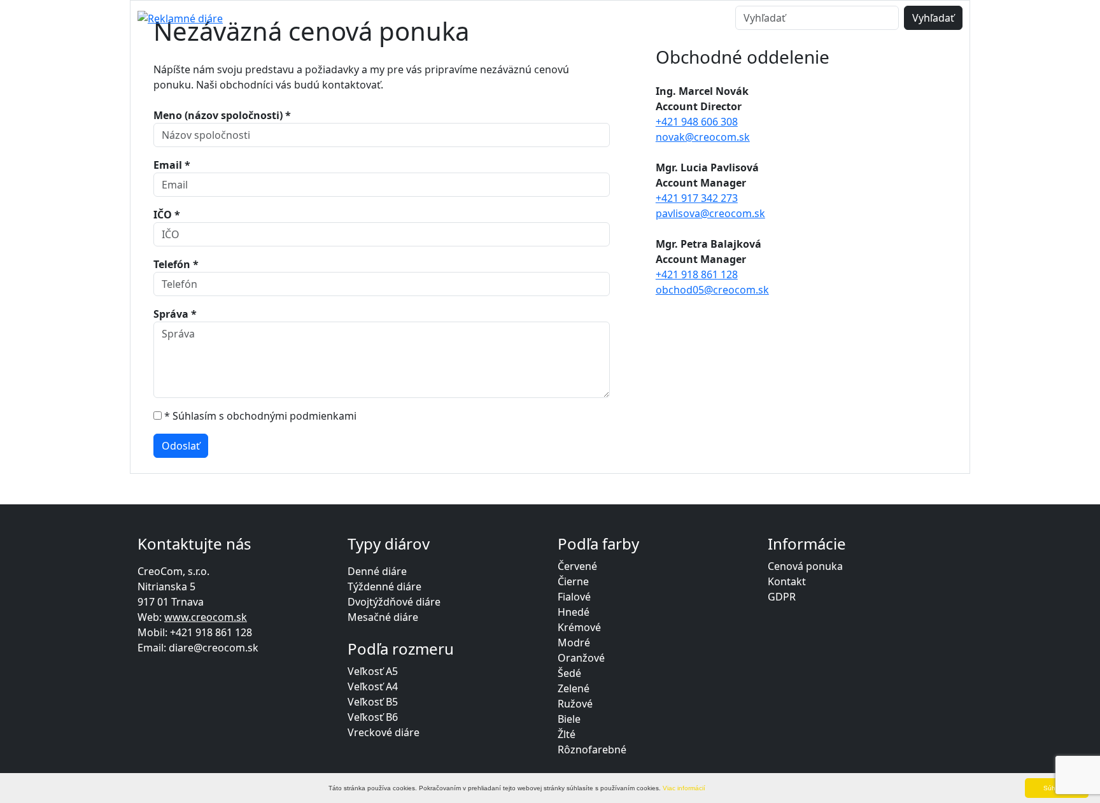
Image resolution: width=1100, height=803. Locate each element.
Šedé (569, 673)
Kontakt (663, 18)
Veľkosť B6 (373, 717)
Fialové (574, 597)
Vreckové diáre (384, 732)
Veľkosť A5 (373, 671)
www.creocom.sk (205, 617)
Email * (171, 165)
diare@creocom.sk (213, 648)
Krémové (579, 627)
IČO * (166, 215)
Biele (569, 719)
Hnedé (573, 612)
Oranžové (581, 658)
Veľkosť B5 (373, 702)
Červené (577, 566)
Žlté (566, 734)
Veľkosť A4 (373, 686)
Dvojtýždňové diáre (394, 602)
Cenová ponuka (577, 18)
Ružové (575, 704)
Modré (574, 643)
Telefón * (176, 264)
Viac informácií (684, 788)
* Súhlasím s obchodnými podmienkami (260, 416)
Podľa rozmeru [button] (372, 18)
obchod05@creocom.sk (712, 290)
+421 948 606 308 (697, 122)
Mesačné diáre (383, 617)
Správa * (175, 314)
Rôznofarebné (592, 750)
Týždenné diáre (384, 586)
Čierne (573, 581)
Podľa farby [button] (474, 18)
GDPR (782, 597)
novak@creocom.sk (703, 137)
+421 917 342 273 (697, 198)
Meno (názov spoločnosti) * (222, 115)
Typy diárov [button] (269, 18)
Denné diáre (377, 571)
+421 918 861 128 (697, 274)
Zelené (573, 688)
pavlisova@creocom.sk (710, 213)
